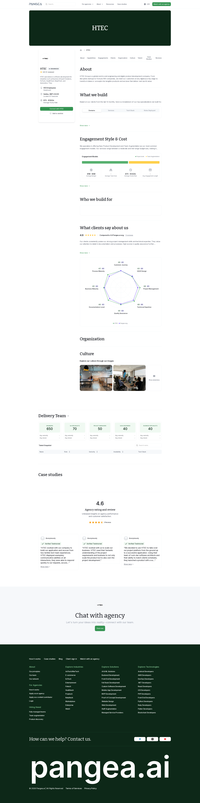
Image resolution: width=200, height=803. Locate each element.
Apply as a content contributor (40, 697)
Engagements (103, 58)
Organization (122, 58)
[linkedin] (140, 739)
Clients (113, 58)
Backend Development (110, 675)
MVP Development (109, 694)
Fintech (68, 686)
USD (148, 4)
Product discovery (36, 719)
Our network (34, 679)
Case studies (122, 4)
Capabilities (91, 58)
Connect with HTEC (57, 109)
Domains (92, 110)
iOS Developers (144, 690)
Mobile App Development (111, 690)
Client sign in (71, 659)
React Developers (145, 686)
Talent (140, 58)
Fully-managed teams (37, 712)
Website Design (108, 701)
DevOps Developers (146, 679)
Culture (132, 58)
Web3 (67, 709)
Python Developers (145, 701)
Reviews (159, 58)
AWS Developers (144, 675)
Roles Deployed (149, 110)
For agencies (86, 4)
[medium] (152, 739)
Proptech (68, 694)
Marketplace (70, 701)
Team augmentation (36, 715)
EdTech (68, 679)
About (99, 4)
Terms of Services (74, 788)
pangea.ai (100, 767)
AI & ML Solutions (108, 671)
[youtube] (165, 739)
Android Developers (146, 671)
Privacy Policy (90, 788)
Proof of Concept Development (114, 698)
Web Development (109, 705)
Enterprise (69, 705)
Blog (60, 659)
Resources (110, 4)
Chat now (100, 628)
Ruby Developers (144, 705)
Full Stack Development (111, 683)
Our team (32, 675)
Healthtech (69, 690)
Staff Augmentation (109, 709)
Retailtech (69, 698)
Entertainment (70, 683)
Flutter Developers (145, 709)
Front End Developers (146, 698)
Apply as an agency (36, 693)
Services (111, 110)
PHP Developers (144, 694)
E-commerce (70, 675)
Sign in (133, 4)
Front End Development (111, 679)
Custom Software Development (114, 686)
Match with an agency (162, 4)
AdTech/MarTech (72, 671)
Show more (84, 125)
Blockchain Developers (147, 713)
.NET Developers (144, 683)
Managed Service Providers (112, 713)
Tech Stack (130, 110)
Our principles (34, 671)
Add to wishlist (57, 113)
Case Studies (149, 58)
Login (31, 701)
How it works (35, 659)
